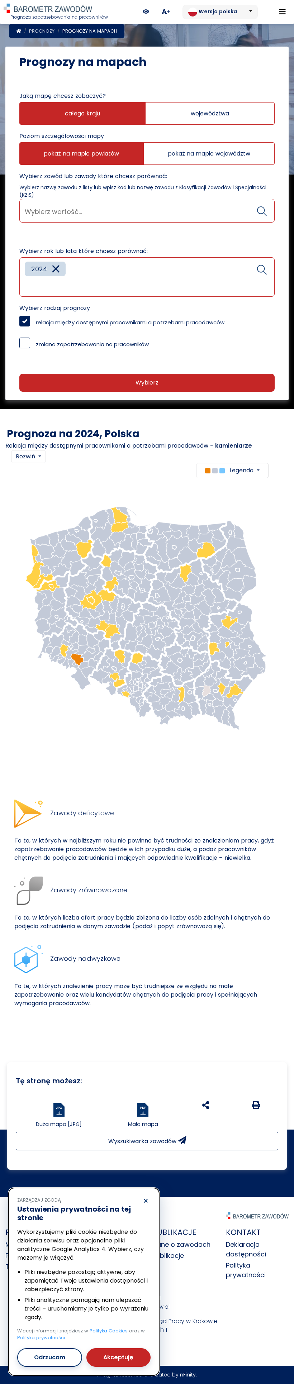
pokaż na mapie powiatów (81, 153)
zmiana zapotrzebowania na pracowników (92, 344)
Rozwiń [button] (26, 456)
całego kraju (82, 113)
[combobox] (147, 211)
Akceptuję (118, 1357)
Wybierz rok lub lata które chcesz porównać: (83, 251)
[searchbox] (147, 211)
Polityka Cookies (109, 1331)
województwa (210, 113)
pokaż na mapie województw (209, 153)
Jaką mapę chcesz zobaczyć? (62, 96)
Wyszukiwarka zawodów (143, 1141)
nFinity (188, 1374)
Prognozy (41, 31)
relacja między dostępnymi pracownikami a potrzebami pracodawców (130, 322)
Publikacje (168, 1255)
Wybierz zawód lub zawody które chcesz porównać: (93, 176)
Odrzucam (49, 1357)
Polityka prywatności (41, 1338)
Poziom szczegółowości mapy (61, 136)
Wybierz (147, 382)
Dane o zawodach (181, 1244)
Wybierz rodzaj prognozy (54, 308)
